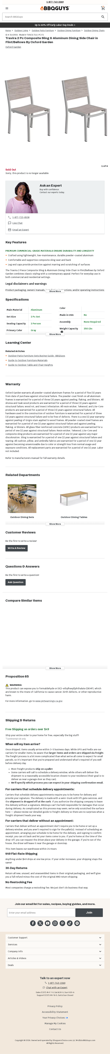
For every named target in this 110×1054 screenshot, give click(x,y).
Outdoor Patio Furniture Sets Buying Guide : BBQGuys (36, 355)
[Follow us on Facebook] (33, 923)
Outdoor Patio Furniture (43, 30)
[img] (55, 108)
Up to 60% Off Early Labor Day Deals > (55, 25)
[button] (55, 937)
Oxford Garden (13, 47)
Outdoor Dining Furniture (68, 30)
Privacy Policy (55, 1006)
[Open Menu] (6, 8)
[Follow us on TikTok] (69, 923)
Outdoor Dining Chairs (94, 30)
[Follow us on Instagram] (55, 923)
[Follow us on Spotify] (77, 923)
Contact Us (55, 1029)
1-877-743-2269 (55, 2)
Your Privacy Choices (53, 1017)
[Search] (103, 17)
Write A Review (16, 548)
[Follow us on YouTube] (47, 923)
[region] (55, 110)
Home (8, 30)
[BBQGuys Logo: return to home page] (55, 8)
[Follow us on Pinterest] (62, 923)
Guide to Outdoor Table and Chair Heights (30, 364)
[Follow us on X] (40, 923)
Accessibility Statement (55, 1011)
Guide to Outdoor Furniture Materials (27, 360)
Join (89, 912)
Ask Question (15, 582)
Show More (55, 291)
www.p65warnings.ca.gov (48, 701)
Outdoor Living (21, 30)
